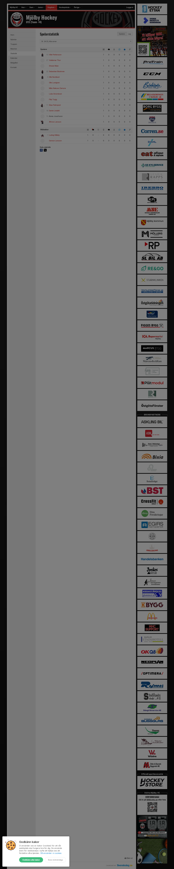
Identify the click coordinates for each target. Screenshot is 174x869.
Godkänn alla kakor (31, 860)
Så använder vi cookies (50, 853)
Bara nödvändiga (55, 860)
